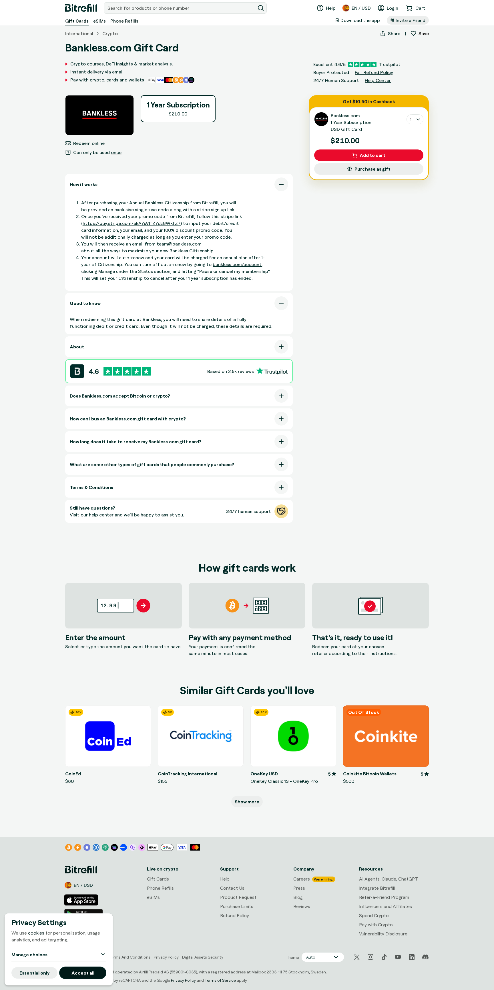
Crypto (110, 33)
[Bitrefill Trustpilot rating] (127, 371)
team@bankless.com (179, 244)
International (79, 33)
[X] (356, 957)
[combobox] (180, 8)
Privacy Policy (183, 980)
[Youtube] (398, 957)
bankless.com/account (237, 264)
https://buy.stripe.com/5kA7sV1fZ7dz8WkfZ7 (132, 223)
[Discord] (425, 957)
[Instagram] (370, 957)
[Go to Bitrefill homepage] (81, 8)
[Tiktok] (384, 957)
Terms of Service (220, 980)
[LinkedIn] (411, 957)
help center (101, 515)
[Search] (260, 8)
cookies (36, 933)
